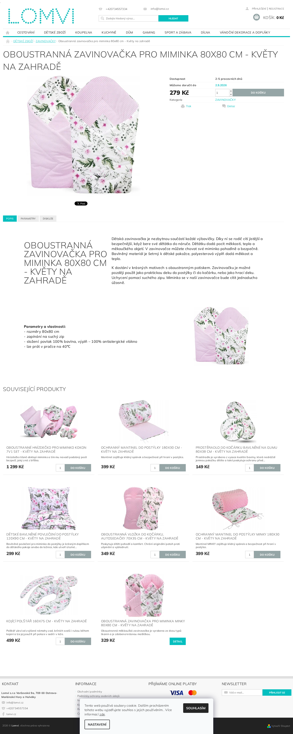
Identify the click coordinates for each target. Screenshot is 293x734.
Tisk (188, 106)
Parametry (28, 218)
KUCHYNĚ (109, 32)
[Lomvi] (40, 16)
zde (102, 714)
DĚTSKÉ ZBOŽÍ (55, 32)
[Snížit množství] (231, 94)
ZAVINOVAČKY (225, 100)
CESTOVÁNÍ (25, 32)
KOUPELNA (83, 32)
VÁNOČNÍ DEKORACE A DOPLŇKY (245, 32)
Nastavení (97, 724)
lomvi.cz (11, 714)
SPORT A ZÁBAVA (178, 32)
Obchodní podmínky (89, 691)
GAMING (149, 32)
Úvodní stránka (8, 32)
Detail (178, 641)
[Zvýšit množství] (231, 91)
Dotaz (231, 106)
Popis (10, 218)
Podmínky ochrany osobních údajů (98, 695)
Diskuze (48, 218)
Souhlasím (195, 708)
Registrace (276, 8)
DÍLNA (205, 32)
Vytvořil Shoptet (280, 725)
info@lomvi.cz (15, 702)
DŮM (129, 32)
